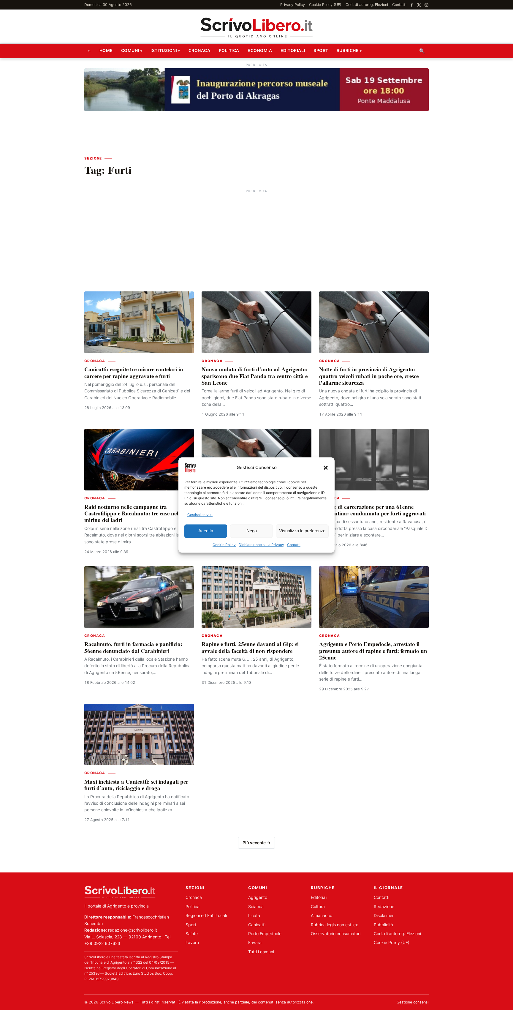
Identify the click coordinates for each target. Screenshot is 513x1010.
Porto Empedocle (264, 933)
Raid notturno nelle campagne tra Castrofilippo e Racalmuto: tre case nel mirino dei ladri (131, 513)
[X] (419, 5)
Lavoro (192, 942)
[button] (326, 468)
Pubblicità (383, 924)
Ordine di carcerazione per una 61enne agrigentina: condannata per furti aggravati (372, 510)
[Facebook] (411, 5)
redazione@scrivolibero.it (132, 929)
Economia (260, 50)
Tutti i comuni (261, 951)
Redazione (384, 906)
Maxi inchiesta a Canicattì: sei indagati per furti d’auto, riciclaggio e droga (136, 784)
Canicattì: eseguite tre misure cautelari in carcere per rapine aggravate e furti (133, 372)
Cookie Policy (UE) (325, 4)
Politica (229, 50)
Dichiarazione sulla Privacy (261, 544)
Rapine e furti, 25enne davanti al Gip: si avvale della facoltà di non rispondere (250, 647)
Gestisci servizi (200, 514)
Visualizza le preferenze (302, 531)
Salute (192, 933)
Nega (251, 531)
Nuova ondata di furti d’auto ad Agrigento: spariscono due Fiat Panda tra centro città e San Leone (255, 375)
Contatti (293, 544)
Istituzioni (164, 50)
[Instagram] (426, 5)
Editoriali (293, 50)
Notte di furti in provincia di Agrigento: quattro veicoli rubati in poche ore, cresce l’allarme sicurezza (369, 375)
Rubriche (348, 50)
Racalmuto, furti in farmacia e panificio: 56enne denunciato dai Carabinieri (133, 647)
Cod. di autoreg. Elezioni (367, 4)
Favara (255, 942)
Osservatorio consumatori (335, 933)
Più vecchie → (256, 842)
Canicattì (256, 924)
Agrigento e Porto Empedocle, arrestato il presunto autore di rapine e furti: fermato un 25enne (373, 650)
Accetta (205, 531)
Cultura (318, 906)
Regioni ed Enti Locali (206, 915)
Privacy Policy (292, 4)
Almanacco (321, 915)
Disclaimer (384, 915)
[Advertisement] (256, 236)
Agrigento (257, 897)
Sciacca (256, 906)
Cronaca (199, 50)
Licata (254, 915)
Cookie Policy (224, 544)
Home (106, 50)
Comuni (130, 50)
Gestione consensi (413, 1002)
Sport (321, 50)
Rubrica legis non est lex (334, 924)
